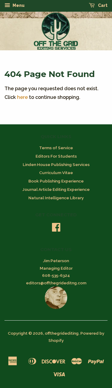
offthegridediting (62, 333)
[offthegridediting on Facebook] (56, 229)
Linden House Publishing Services (56, 164)
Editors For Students (56, 156)
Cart (102, 5)
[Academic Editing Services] (56, 307)
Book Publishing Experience (56, 181)
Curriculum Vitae (56, 172)
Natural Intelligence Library (56, 197)
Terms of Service (56, 147)
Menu (18, 5)
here (22, 97)
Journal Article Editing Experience (56, 189)
